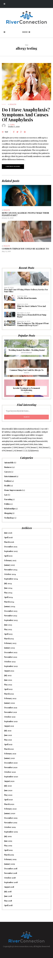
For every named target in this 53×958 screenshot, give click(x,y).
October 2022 (10, 661)
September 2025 (11, 551)
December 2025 (10, 546)
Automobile (9, 462)
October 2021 (9, 717)
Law (6, 495)
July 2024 (8, 583)
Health (13, 104)
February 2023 (10, 643)
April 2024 (8, 597)
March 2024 (9, 602)
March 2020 (9, 804)
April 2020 (8, 799)
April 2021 (8, 744)
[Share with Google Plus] (21, 132)
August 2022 (9, 671)
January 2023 (9, 648)
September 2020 (11, 776)
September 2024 (11, 579)
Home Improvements (13, 490)
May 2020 (8, 795)
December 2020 (11, 763)
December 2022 (10, 652)
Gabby (12, 125)
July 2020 (8, 786)
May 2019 (8, 845)
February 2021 (10, 753)
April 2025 (8, 556)
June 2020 (8, 790)
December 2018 (10, 868)
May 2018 (8, 901)
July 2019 (8, 836)
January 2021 (9, 758)
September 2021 (11, 721)
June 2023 (8, 625)
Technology (9, 518)
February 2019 (10, 859)
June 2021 (8, 735)
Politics (7, 504)
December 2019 (10, 818)
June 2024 (8, 588)
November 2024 (10, 569)
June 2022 (8, 680)
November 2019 (10, 822)
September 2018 (11, 882)
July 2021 (7, 730)
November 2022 (10, 657)
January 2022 (9, 703)
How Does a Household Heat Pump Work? (31, 316)
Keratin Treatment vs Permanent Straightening (26, 389)
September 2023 (11, 620)
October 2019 (10, 827)
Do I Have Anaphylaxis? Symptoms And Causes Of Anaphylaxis (26, 114)
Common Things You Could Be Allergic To (25, 248)
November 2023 (10, 615)
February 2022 (10, 698)
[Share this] (14, 132)
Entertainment (26, 353)
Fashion (26, 393)
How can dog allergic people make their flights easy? (25, 214)
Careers (7, 472)
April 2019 (8, 850)
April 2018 (8, 905)
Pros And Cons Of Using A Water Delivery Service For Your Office (26, 290)
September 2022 (11, 666)
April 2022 (8, 689)
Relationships (9, 508)
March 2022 (9, 694)
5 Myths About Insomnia (27, 298)
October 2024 (10, 574)
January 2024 (9, 606)
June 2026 (8, 533)
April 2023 (8, 634)
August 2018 (9, 887)
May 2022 (8, 684)
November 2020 (10, 767)
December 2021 (10, 707)
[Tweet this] (17, 132)
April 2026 (8, 537)
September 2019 (11, 832)
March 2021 (9, 749)
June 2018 (8, 896)
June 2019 (8, 841)
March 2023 (9, 638)
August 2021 (9, 726)
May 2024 (8, 592)
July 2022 (7, 675)
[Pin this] (25, 132)
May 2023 (8, 629)
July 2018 (7, 891)
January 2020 (9, 813)
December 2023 (10, 611)
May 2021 (8, 740)
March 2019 (9, 855)
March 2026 (9, 542)
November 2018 (10, 873)
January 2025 (9, 565)
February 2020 (10, 809)
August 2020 (9, 781)
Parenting (8, 499)
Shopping (8, 513)
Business (7, 467)
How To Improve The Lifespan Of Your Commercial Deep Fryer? (33, 324)
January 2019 (9, 864)
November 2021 (10, 712)
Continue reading (13, 166)
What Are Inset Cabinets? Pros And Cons (31, 307)
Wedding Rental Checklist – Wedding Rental (26, 350)
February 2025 (10, 560)
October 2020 (10, 772)
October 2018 (10, 878)
